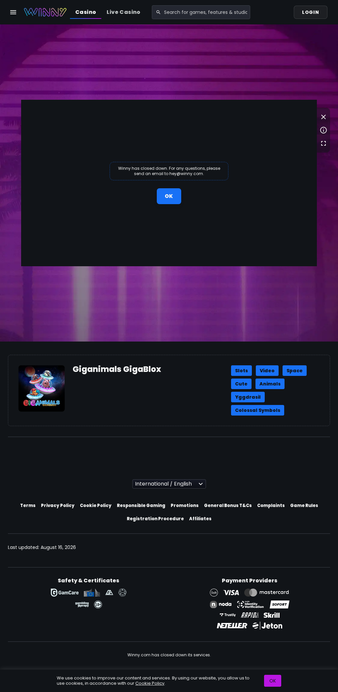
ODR (92, 593)
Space (295, 370)
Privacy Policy (58, 505)
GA (109, 593)
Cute (241, 384)
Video (267, 370)
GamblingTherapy (82, 604)
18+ (98, 604)
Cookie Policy (96, 505)
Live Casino (123, 12)
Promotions (185, 505)
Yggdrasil (248, 397)
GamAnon (122, 593)
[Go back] (323, 117)
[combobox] (201, 12)
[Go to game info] (323, 130)
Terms (28, 505)
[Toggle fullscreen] (323, 143)
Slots (241, 370)
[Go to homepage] (45, 12)
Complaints (271, 505)
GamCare (65, 593)
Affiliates (200, 519)
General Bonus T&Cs (228, 505)
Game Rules (304, 505)
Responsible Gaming (141, 505)
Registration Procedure (155, 519)
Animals (270, 384)
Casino (85, 12)
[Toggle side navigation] (13, 12)
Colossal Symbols (257, 410)
